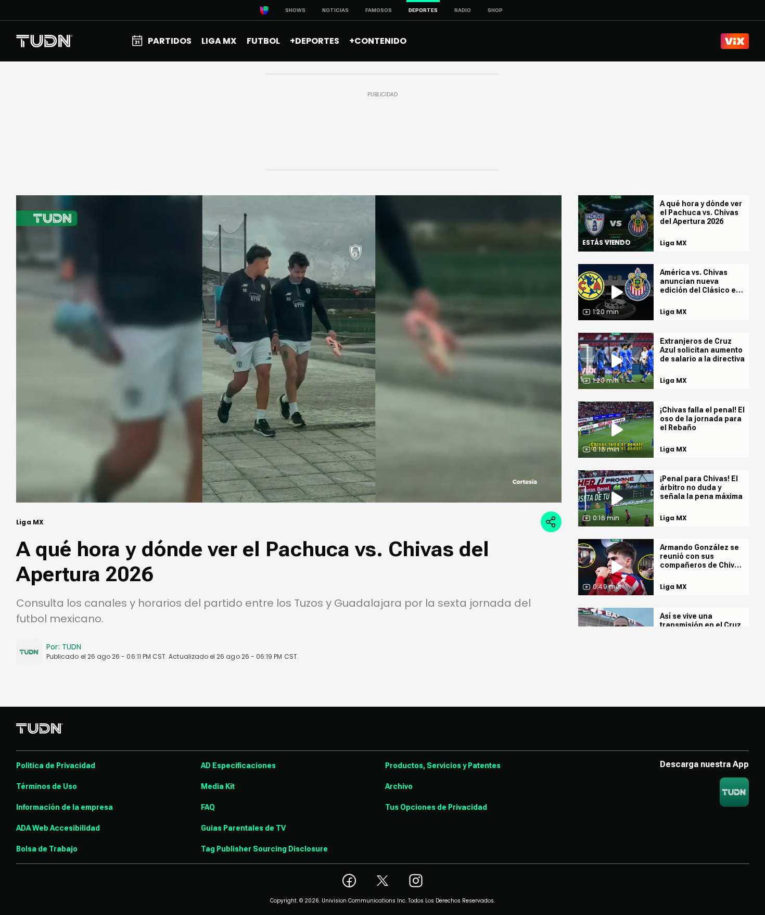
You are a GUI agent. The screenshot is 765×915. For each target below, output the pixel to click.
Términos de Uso (46, 786)
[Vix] (735, 41)
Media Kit (218, 786)
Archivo (399, 786)
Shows (295, 10)
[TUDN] (44, 41)
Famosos (378, 10)
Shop (495, 10)
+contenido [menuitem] (377, 41)
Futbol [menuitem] (263, 41)
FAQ (208, 807)
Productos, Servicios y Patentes (443, 765)
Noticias (335, 10)
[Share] (551, 521)
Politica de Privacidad (55, 765)
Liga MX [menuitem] (218, 41)
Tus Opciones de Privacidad (436, 807)
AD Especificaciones (238, 765)
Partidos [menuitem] (170, 41)
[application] (289, 349)
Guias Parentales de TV (243, 828)
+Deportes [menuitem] (314, 41)
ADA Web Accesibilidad (58, 828)
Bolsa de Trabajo (47, 849)
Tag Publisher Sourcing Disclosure (264, 849)
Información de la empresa (64, 807)
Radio (462, 10)
